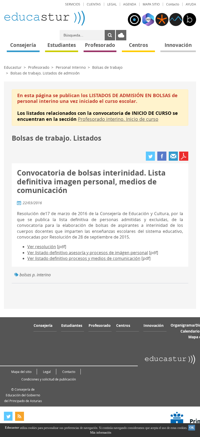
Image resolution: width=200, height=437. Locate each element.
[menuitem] (72, 4)
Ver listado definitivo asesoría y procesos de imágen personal (87, 252)
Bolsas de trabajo (107, 67)
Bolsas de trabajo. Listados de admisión (45, 73)
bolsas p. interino (35, 275)
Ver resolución (41, 246)
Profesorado (38, 67)
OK (191, 427)
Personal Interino (71, 67)
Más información (100, 432)
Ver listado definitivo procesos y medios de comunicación (83, 258)
